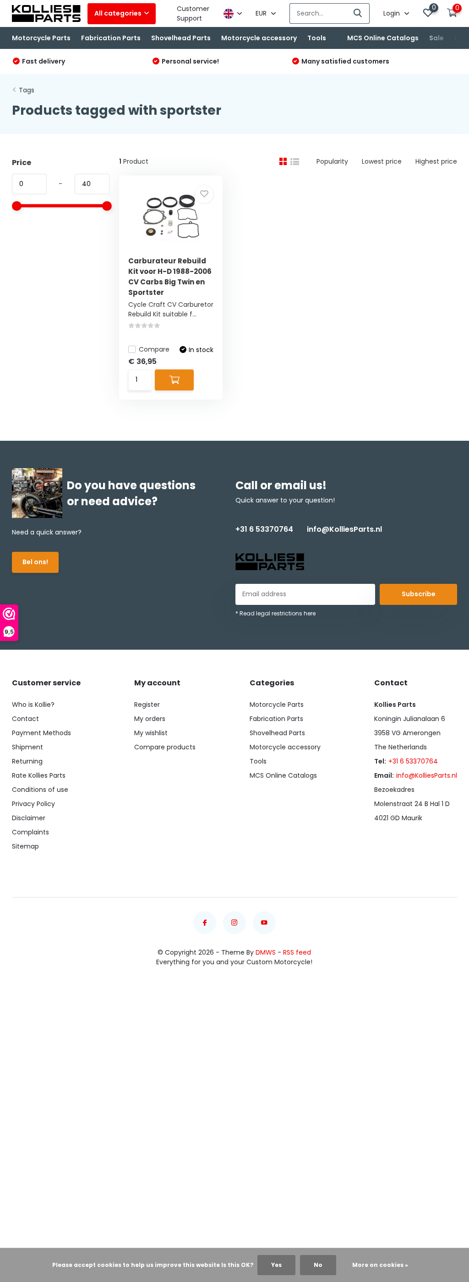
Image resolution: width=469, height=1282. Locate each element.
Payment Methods (41, 732)
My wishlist (151, 732)
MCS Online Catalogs (383, 38)
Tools (316, 38)
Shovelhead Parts (181, 38)
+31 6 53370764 (264, 529)
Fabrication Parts (111, 38)
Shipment (27, 747)
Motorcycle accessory (259, 38)
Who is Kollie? (33, 704)
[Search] (358, 13)
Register (147, 704)
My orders (149, 718)
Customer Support (193, 13)
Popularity (332, 161)
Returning (27, 761)
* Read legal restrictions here (275, 613)
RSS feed (297, 952)
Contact (25, 718)
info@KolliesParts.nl (344, 529)
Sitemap (25, 846)
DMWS (266, 952)
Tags (26, 90)
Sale (436, 38)
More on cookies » (380, 1265)
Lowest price (382, 161)
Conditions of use (40, 789)
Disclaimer (28, 818)
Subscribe (419, 593)
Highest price (436, 161)
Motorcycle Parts (41, 38)
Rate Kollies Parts (38, 775)
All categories (118, 13)
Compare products (165, 747)
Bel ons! (35, 561)
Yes (276, 1265)
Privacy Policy (33, 803)
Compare (154, 349)
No (318, 1265)
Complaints (30, 832)
